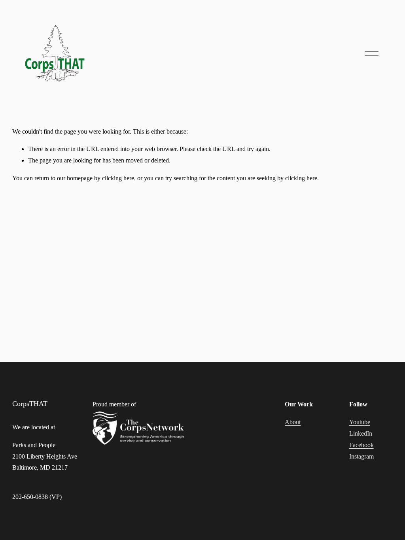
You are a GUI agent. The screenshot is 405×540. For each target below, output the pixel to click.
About (293, 422)
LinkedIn (360, 433)
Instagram (361, 456)
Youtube (359, 422)
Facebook (361, 445)
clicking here (118, 178)
